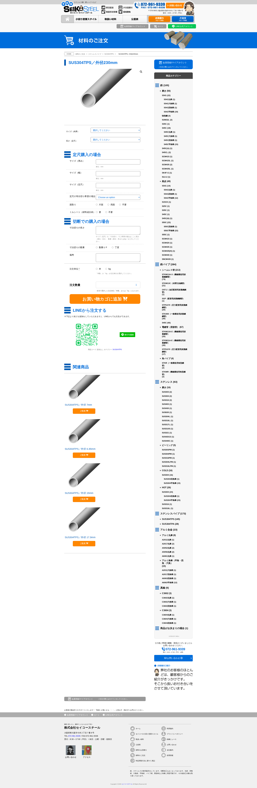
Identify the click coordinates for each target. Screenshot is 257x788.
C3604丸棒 (166, 615)
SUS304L (166, 416)
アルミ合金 (166, 529)
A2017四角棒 (167, 574)
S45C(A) (165, 148)
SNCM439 (166, 259)
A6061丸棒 (166, 556)
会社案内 (170, 750)
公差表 (138, 745)
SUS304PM (167, 454)
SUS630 (165, 412)
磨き (164, 91)
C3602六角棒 (167, 602)
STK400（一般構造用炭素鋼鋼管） (174, 315)
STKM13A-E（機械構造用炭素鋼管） (174, 332)
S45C (164, 128)
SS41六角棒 (169, 103)
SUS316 (165, 400)
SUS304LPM (167, 462)
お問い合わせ (171, 745)
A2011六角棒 (167, 570)
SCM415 (165, 156)
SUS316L (166, 420)
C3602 (165, 593)
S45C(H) (165, 218)
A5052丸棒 (166, 548)
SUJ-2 (164, 177)
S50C (164, 222)
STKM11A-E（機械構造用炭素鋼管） (174, 341)
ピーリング (167, 445)
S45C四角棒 (169, 140)
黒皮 (164, 181)
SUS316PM (167, 458)
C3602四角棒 (167, 606)
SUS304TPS (117, 349)
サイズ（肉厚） (72, 131)
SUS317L (166, 424)
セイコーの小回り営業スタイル (147, 734)
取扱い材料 (140, 739)
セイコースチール (127, 784)
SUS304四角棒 (170, 479)
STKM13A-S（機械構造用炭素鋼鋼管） (174, 275)
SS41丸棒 (168, 99)
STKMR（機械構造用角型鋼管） (174, 373)
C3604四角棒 (167, 623)
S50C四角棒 (169, 226)
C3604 (165, 610)
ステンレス (166, 382)
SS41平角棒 (169, 112)
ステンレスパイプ (170, 513)
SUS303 (165, 392)
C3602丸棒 (166, 598)
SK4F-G (165, 173)
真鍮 (162, 587)
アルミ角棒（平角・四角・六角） (172, 561)
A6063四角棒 (167, 578)
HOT (164, 487)
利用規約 (170, 729)
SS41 (164, 95)
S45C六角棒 (169, 136)
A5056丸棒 (166, 552)
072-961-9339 (74, 736)
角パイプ (166, 358)
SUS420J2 (166, 437)
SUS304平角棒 (170, 483)
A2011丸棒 (166, 540)
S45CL (165, 152)
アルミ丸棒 (167, 535)
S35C (164, 124)
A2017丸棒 (166, 544)
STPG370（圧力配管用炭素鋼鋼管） (174, 306)
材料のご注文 (140, 755)
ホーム (138, 729)
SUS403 (165, 404)
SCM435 (165, 165)
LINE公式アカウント (114, 715)
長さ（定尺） (71, 141)
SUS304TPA (168, 524)
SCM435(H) (167, 251)
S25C (164, 206)
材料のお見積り (141, 750)
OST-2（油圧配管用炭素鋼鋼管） (174, 291)
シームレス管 (168, 270)
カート (97, 715)
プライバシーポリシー (175, 734)
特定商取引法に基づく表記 (145, 761)
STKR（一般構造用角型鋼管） (173, 364)
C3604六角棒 (167, 619)
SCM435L (166, 169)
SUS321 (165, 433)
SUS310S (166, 429)
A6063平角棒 (167, 582)
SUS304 (165, 396)
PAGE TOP (250, 781)
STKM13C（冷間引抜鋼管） (174, 283)
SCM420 (165, 243)
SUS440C (166, 441)
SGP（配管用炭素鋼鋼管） (173, 298)
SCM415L (166, 160)
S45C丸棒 (168, 132)
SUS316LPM (167, 466)
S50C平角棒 (169, 230)
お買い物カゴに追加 (102, 299)
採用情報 (170, 755)
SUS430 (165, 408)
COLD (165, 470)
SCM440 (165, 255)
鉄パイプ (165, 264)
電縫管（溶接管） (170, 327)
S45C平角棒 (169, 144)
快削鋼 (165, 116)
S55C (164, 235)
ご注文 (83, 411)
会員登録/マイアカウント (77, 715)
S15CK (165, 202)
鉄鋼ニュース (171, 739)
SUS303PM (167, 450)
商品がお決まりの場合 (172, 628)
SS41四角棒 (169, 107)
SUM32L (165, 120)
